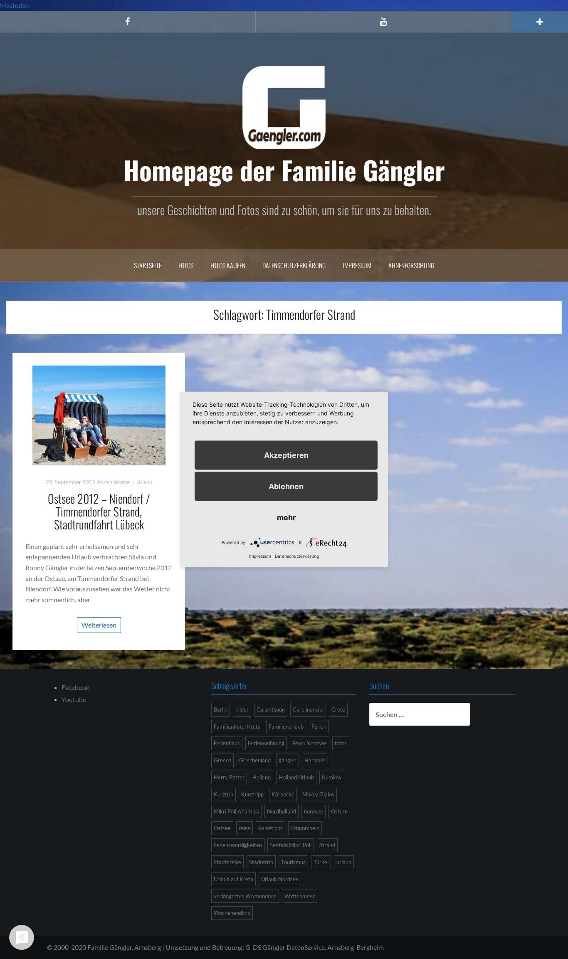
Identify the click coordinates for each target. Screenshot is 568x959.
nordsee (313, 811)
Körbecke (283, 794)
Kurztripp (252, 794)
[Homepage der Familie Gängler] (284, 106)
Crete (338, 709)
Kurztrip (223, 794)
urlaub (343, 862)
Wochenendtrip (232, 913)
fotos (341, 743)
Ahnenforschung (411, 265)
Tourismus (293, 862)
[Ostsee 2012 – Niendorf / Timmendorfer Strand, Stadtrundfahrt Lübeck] (98, 414)
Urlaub (144, 482)
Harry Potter (229, 777)
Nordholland (281, 811)
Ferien (318, 726)
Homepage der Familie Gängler (284, 170)
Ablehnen (286, 486)
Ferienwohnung (266, 743)
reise (244, 828)
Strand (327, 845)
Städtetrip (261, 862)
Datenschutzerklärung (294, 265)
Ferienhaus (227, 743)
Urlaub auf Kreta (233, 879)
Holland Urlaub (296, 777)
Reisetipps (270, 828)
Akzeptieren (286, 455)
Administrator (113, 482)
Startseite (147, 265)
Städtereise (227, 862)
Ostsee (222, 828)
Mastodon (15, 5)
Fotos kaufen (227, 265)
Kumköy (332, 777)
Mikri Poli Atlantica (236, 811)
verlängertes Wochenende (245, 896)
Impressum (357, 265)
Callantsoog (271, 709)
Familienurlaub (286, 726)
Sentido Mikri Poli (290, 845)
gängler (287, 760)
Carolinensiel (308, 709)
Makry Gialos (318, 794)
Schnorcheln (305, 828)
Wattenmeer (299, 896)
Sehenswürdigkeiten (238, 845)
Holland (261, 777)
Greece (222, 760)
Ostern (339, 811)
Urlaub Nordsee (280, 879)
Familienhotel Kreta (237, 726)
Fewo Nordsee (309, 743)
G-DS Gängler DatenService (285, 947)
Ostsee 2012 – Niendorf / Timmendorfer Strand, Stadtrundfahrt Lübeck (99, 511)
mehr (286, 517)
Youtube (74, 699)
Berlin (220, 709)
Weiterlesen (98, 625)
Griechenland (255, 760)
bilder (242, 709)
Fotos (185, 265)
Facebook (75, 687)
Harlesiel (315, 760)
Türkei (321, 862)
